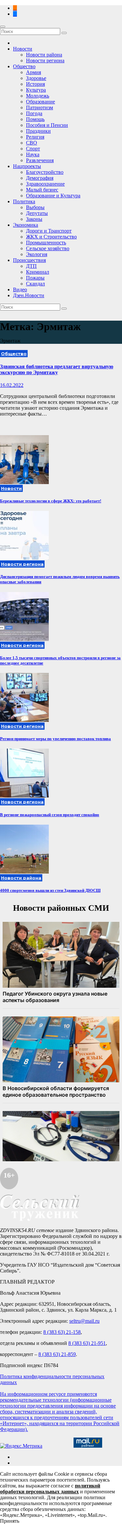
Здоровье (36, 78)
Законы (34, 219)
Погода (34, 113)
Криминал (37, 272)
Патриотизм (39, 107)
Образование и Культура (53, 195)
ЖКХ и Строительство (51, 236)
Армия (33, 72)
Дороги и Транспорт (49, 231)
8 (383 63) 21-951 (87, 1343)
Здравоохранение (45, 184)
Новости (22, 49)
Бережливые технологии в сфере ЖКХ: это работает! (50, 500)
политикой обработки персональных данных (50, 1488)
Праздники (38, 131)
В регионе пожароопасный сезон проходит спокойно (49, 814)
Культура (36, 90)
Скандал (35, 283)
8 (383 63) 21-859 (57, 1354)
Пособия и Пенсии (47, 125)
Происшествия (29, 260)
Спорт (33, 148)
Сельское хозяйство (47, 248)
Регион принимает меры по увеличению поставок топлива (55, 738)
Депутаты (37, 213)
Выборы (35, 207)
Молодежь (37, 96)
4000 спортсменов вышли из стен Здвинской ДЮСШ (50, 890)
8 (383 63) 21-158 (62, 1332)
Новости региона (45, 60)
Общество (24, 66)
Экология (36, 254)
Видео (20, 289)
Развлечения (40, 160)
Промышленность (46, 242)
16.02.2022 (11, 385)
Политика (24, 201)
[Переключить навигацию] (2, 27)
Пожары (35, 278)
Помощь (35, 119)
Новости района (44, 54)
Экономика (25, 225)
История (35, 84)
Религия (35, 137)
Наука (32, 154)
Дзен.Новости (28, 295)
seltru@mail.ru (84, 1321)
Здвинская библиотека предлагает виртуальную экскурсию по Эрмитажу (56, 369)
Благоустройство (44, 172)
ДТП (31, 266)
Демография (39, 178)
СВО (31, 142)
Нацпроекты (27, 166)
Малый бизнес (42, 189)
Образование (40, 101)
